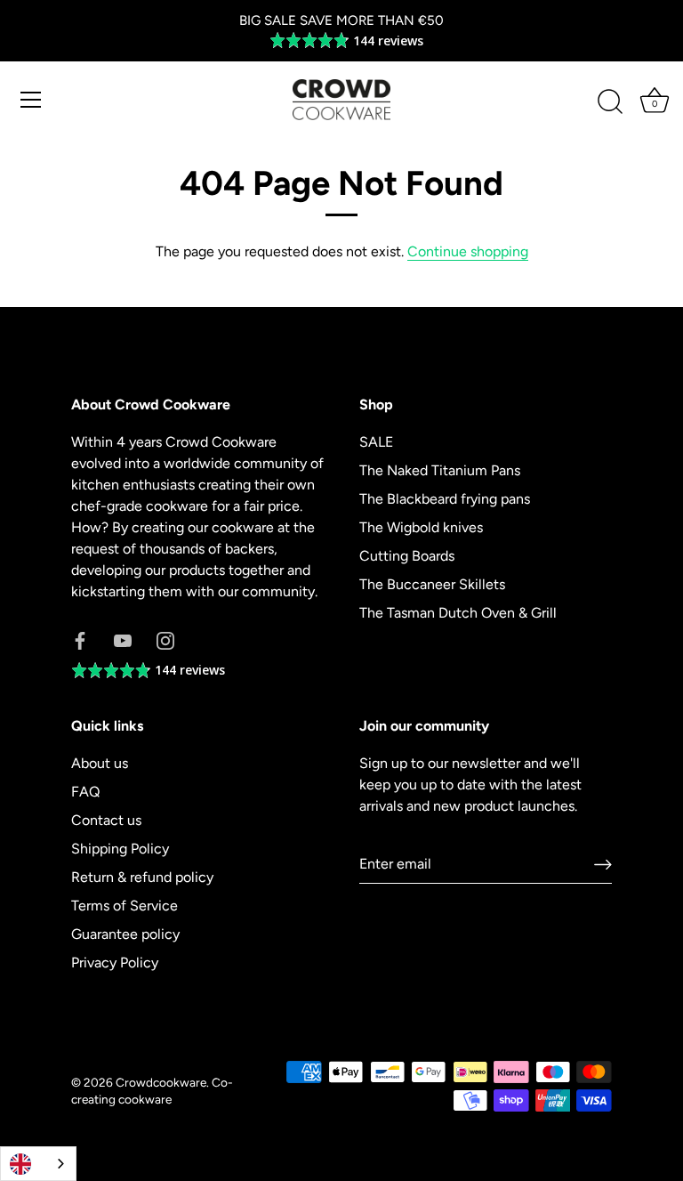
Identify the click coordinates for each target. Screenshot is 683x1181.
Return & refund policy (142, 877)
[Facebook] (80, 639)
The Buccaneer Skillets (432, 584)
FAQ (85, 791)
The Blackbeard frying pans (444, 498)
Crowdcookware (161, 1082)
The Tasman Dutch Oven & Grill (458, 612)
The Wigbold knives (421, 527)
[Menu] (31, 99)
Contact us (106, 820)
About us (99, 763)
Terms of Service (124, 905)
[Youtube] (123, 639)
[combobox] (38, 1163)
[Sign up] (603, 863)
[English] (38, 1163)
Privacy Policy (114, 962)
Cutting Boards (406, 555)
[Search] (610, 102)
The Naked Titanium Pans (439, 470)
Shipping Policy (120, 848)
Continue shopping (467, 251)
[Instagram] (165, 639)
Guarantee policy (125, 934)
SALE (376, 441)
